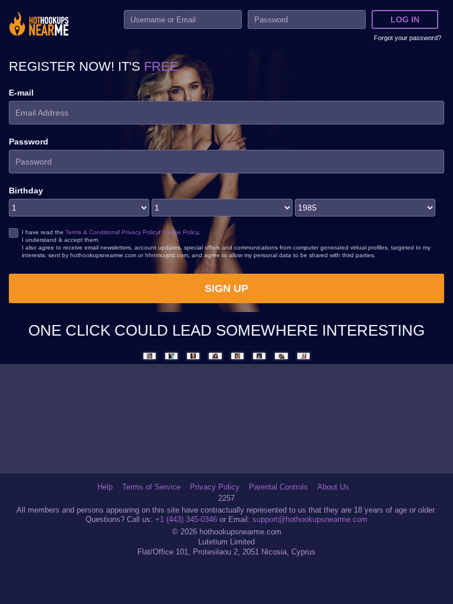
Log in (404, 19)
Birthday (26, 190)
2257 (226, 498)
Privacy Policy (140, 232)
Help (105, 487)
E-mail (21, 92)
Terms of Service (151, 487)
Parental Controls (278, 487)
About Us (333, 487)
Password (28, 141)
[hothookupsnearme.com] (38, 25)
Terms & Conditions (91, 232)
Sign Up (226, 288)
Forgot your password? (407, 37)
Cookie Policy (180, 232)
